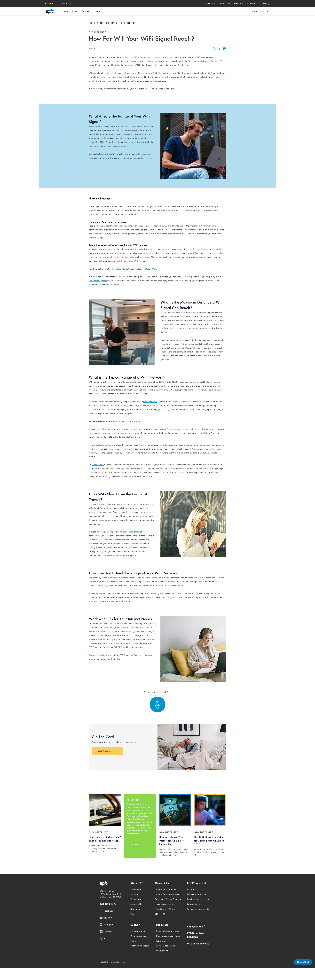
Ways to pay (162, 941)
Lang (264, 3)
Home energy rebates (165, 904)
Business (66, 4)
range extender (150, 401)
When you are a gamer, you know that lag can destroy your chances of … (210, 852)
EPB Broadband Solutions (196, 935)
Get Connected (108, 23)
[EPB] (49, 11)
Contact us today (97, 655)
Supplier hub (162, 950)
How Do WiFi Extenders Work (126, 421)
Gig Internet (128, 23)
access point (98, 464)
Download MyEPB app (165, 909)
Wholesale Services (198, 943)
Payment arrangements (198, 909)
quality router (106, 429)
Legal (125, 962)
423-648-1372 (108, 904)
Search (133, 941)
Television (86, 11)
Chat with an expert (139, 946)
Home (93, 23)
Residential (51, 4)
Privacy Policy (115, 962)
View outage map (138, 936)
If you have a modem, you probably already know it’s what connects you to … (103, 848)
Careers (134, 894)
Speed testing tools (98, 280)
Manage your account (197, 894)
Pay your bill (192, 889)
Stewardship (136, 904)
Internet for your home (165, 889)
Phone (97, 11)
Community (135, 899)
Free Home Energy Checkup (168, 899)
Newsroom (135, 909)
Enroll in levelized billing (198, 899)
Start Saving (104, 750)
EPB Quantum (196, 926)
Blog (254, 11)
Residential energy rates (167, 931)
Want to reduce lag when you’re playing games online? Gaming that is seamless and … (173, 852)
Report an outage (138, 931)
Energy (75, 11)
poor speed (128, 532)
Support (265, 11)
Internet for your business (167, 894)
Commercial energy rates (168, 936)
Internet (65, 11)
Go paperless (193, 904)
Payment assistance (165, 946)
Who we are (135, 889)
